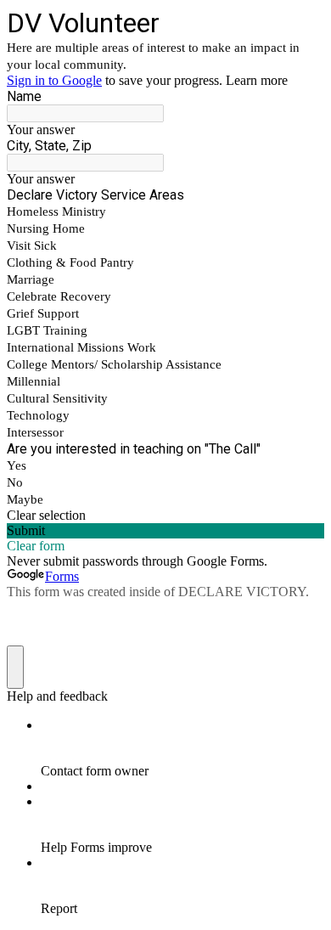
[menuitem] (182, 748)
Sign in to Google (54, 80)
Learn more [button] (257, 80)
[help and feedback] (15, 667)
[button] (165, 515)
